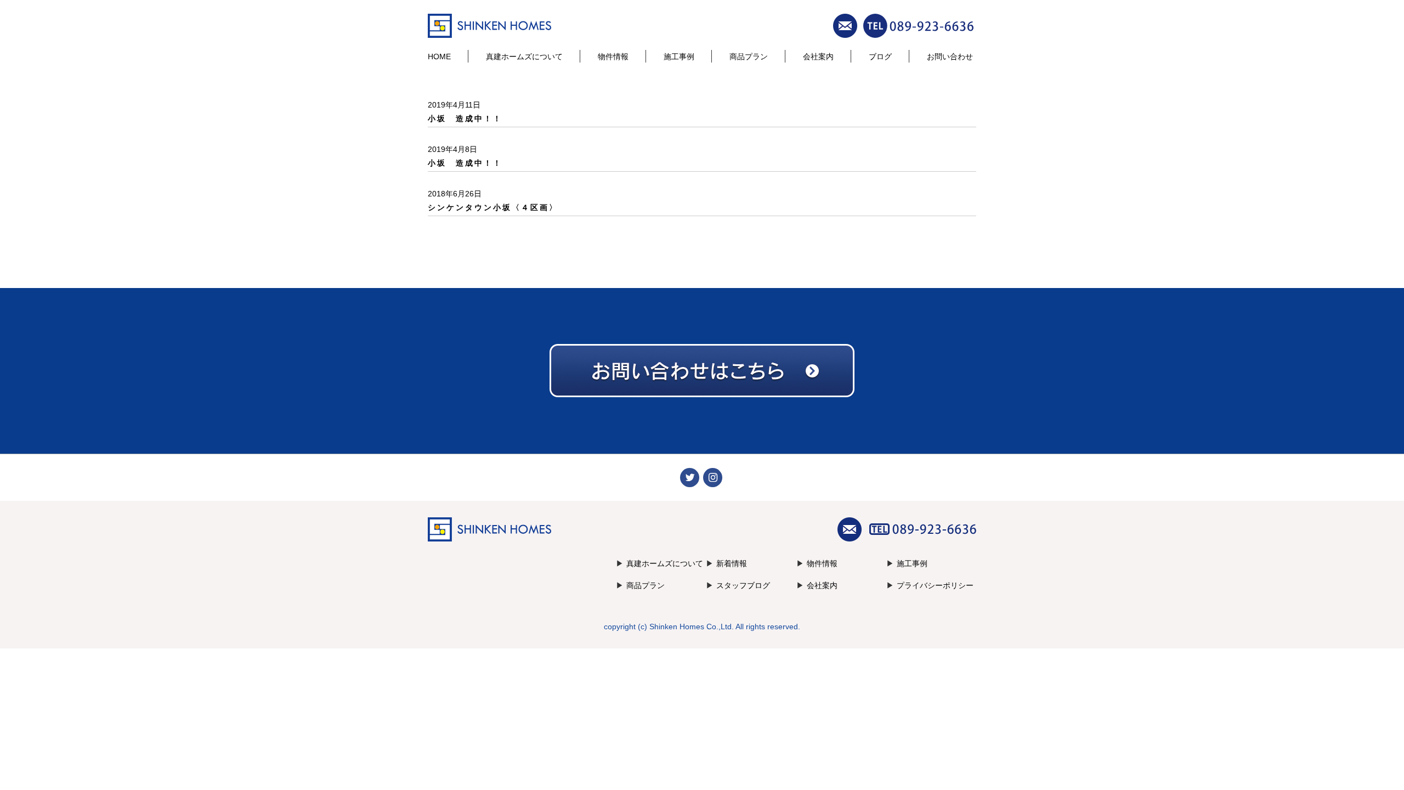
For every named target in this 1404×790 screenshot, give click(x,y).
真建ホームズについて (524, 56)
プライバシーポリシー (935, 585)
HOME (439, 56)
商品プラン (748, 56)
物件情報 (613, 56)
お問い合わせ (950, 56)
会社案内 (818, 56)
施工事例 (679, 56)
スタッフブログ (743, 585)
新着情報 (731, 563)
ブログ (880, 56)
